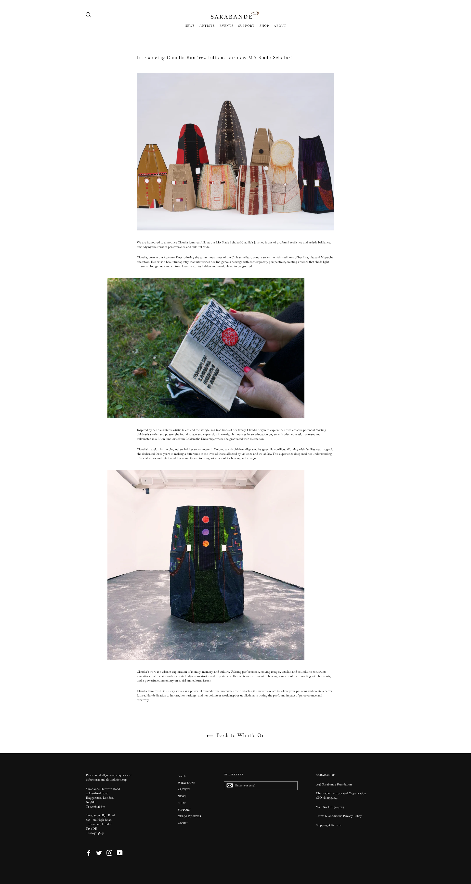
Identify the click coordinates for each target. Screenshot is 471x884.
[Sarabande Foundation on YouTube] (120, 853)
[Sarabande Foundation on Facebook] (89, 853)
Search (181, 776)
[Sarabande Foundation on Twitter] (99, 853)
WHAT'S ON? (186, 782)
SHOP (264, 26)
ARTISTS (207, 26)
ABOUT (280, 26)
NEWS (190, 26)
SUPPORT (246, 26)
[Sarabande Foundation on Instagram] (109, 853)
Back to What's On (240, 735)
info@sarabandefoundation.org (106, 780)
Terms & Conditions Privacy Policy (339, 816)
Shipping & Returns (328, 825)
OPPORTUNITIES (189, 816)
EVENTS (227, 26)
